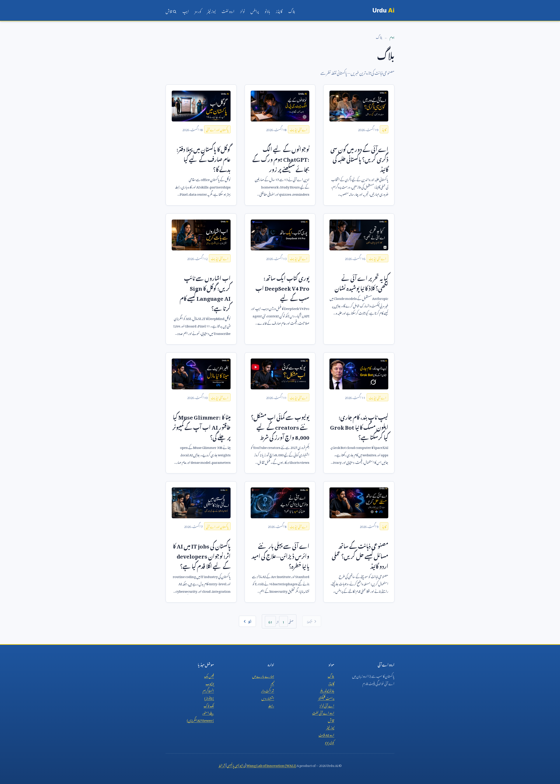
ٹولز (242, 10)
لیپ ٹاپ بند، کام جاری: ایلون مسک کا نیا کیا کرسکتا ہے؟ (359, 426)
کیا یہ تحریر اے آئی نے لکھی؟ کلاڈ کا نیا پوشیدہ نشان (361, 282)
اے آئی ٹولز (327, 705)
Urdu (383, 10)
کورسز (198, 10)
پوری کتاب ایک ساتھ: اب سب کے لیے (282, 287)
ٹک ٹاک (209, 705)
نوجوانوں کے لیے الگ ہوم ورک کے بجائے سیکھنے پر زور (280, 158)
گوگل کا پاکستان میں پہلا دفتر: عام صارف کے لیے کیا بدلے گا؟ (204, 158)
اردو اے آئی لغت (323, 712)
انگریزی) (200, 719)
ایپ (185, 10)
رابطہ (271, 705)
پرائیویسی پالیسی (236, 765)
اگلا (250, 621)
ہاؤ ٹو (267, 10)
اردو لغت (228, 10)
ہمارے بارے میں (263, 675)
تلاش (169, 10)
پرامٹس (254, 10)
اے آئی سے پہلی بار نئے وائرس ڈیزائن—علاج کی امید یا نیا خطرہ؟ (280, 555)
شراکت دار (267, 690)
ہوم (392, 36)
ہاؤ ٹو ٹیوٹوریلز (327, 690)
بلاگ (291, 10)
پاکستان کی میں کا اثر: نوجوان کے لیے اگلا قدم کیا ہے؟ (202, 555)
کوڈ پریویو (329, 742)
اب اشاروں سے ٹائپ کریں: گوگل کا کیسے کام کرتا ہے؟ (205, 292)
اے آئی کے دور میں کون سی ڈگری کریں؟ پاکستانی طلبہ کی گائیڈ (359, 158)
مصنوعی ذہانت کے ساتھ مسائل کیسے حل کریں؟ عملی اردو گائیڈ (360, 555)
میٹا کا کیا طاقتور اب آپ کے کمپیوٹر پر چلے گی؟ (201, 426)
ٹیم (272, 683)
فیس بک (209, 675)
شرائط (222, 765)
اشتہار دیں (267, 697)
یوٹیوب (210, 683)
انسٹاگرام (208, 690)
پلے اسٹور (208, 712)
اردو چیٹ (326, 734)
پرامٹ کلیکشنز (326, 697)
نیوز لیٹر (211, 10)
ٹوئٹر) (209, 697)
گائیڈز (279, 10)
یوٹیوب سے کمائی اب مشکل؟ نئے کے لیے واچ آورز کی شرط (280, 426)
